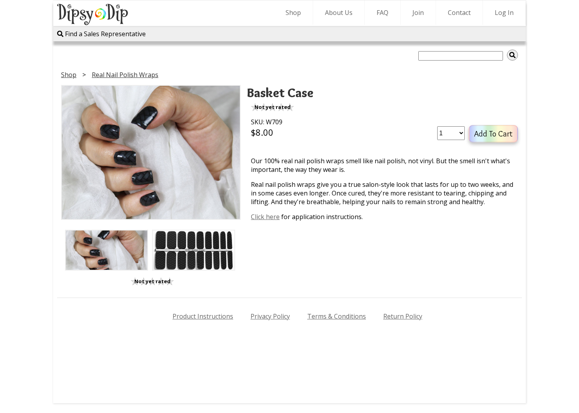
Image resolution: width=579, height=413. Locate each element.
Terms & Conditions (336, 316)
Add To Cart (493, 133)
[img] (512, 55)
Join (418, 12)
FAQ (382, 12)
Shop (293, 12)
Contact (459, 12)
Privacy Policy (270, 316)
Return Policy (402, 316)
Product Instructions (203, 316)
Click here (265, 216)
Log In (504, 12)
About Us (339, 12)
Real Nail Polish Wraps (125, 74)
